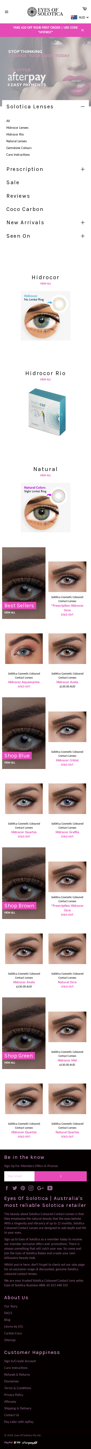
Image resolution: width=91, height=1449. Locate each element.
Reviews (18, 196)
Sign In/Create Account (20, 1361)
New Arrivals (25, 222)
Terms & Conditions (17, 1388)
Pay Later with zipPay (18, 1422)
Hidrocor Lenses (17, 128)
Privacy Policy (13, 1395)
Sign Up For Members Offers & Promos (31, 1166)
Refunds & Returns (17, 1375)
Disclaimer (11, 1381)
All (8, 121)
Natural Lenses (16, 141)
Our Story (10, 1306)
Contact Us (11, 1415)
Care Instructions (18, 155)
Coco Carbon (25, 209)
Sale (12, 182)
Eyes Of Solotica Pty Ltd (27, 1435)
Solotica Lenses (30, 106)
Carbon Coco (13, 1333)
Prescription (24, 169)
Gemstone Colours (19, 148)
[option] (45, 71)
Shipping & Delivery (17, 1408)
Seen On (18, 236)
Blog (7, 1320)
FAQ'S (8, 1313)
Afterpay (10, 1401)
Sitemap (9, 1340)
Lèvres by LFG (13, 1326)
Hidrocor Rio (15, 134)
